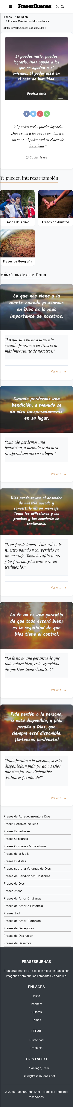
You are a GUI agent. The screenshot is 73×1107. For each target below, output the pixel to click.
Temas (36, 1020)
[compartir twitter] (33, 114)
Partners (36, 1004)
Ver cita (56, 371)
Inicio (36, 996)
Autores (36, 1012)
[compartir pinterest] (40, 114)
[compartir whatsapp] (47, 114)
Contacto (36, 1048)
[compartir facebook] (26, 114)
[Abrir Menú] (10, 6)
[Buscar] (62, 6)
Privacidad (36, 1040)
